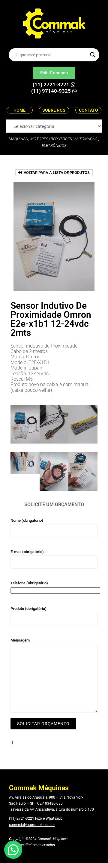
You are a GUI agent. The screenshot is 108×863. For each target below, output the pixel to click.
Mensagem (20, 640)
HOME (20, 110)
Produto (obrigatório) (28, 608)
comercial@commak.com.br (32, 825)
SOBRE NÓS (53, 110)
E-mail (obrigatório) (27, 551)
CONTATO (88, 110)
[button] (13, 850)
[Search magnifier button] (92, 55)
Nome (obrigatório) (26, 520)
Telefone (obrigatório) (29, 583)
